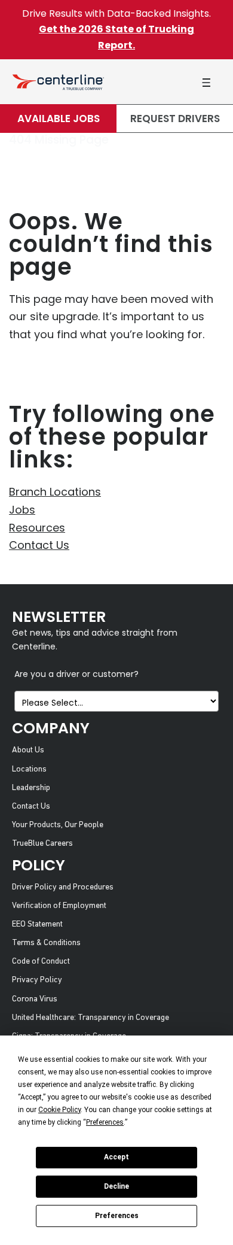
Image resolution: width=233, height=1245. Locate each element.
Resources (37, 527)
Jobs (22, 509)
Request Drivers (175, 118)
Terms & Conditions (46, 943)
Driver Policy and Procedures (63, 887)
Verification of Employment (59, 905)
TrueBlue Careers (42, 843)
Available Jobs (58, 118)
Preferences (117, 1215)
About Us (28, 750)
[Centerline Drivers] (58, 81)
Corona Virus (34, 999)
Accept (116, 1157)
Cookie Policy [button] (59, 1110)
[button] (206, 82)
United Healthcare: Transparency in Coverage (90, 1017)
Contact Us (39, 545)
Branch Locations (55, 491)
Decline (116, 1186)
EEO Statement (37, 924)
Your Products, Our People (57, 825)
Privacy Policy (37, 980)
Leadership (31, 788)
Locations (29, 769)
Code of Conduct (41, 961)
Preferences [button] (105, 1122)
